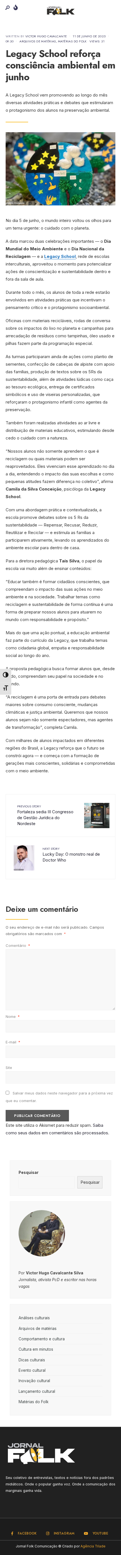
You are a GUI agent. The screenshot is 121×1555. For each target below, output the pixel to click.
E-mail (13, 1042)
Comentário (18, 945)
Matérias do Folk (72, 41)
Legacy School (60, 256)
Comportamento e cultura (42, 1339)
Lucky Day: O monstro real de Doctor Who (71, 854)
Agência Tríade (93, 1546)
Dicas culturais (32, 1360)
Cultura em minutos (36, 1349)
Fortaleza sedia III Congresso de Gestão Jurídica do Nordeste (45, 815)
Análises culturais (34, 1318)
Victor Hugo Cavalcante (46, 36)
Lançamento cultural (37, 1391)
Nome (13, 1016)
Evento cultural (32, 1370)
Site (9, 1067)
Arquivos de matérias (37, 41)
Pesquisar (29, 1172)
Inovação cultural (34, 1380)
